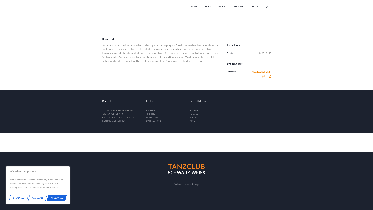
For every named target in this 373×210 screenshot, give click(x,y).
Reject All (38, 198)
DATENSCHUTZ (153, 121)
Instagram (194, 114)
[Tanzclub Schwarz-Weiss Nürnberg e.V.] (186, 169)
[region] (38, 185)
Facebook (194, 110)
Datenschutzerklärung (186, 184)
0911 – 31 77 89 (116, 114)
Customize (19, 198)
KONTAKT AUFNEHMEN (113, 121)
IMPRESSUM (152, 117)
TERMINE (150, 114)
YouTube (194, 117)
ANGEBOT (151, 110)
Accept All (57, 198)
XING (192, 121)
